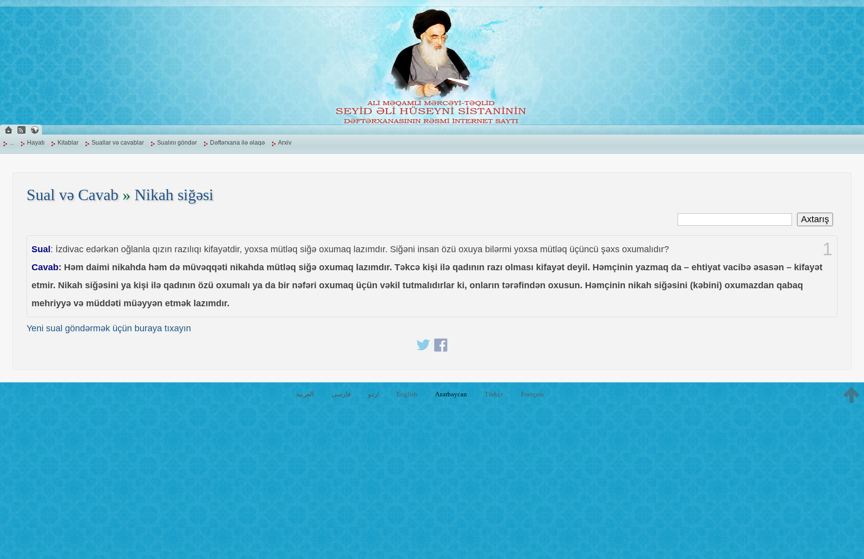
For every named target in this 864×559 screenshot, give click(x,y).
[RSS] (22, 130)
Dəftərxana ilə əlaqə (237, 142)
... (12, 142)
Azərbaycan (451, 394)
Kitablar (68, 142)
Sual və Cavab (72, 195)
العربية (305, 394)
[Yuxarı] (852, 395)
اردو (373, 394)
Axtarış (815, 219)
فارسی (341, 394)
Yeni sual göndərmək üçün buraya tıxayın (108, 328)
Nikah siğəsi (174, 195)
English (407, 394)
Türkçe (494, 394)
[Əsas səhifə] (8, 130)
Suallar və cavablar (118, 142)
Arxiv (285, 142)
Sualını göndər (177, 142)
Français (532, 394)
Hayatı (35, 142)
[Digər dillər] (34, 130)
